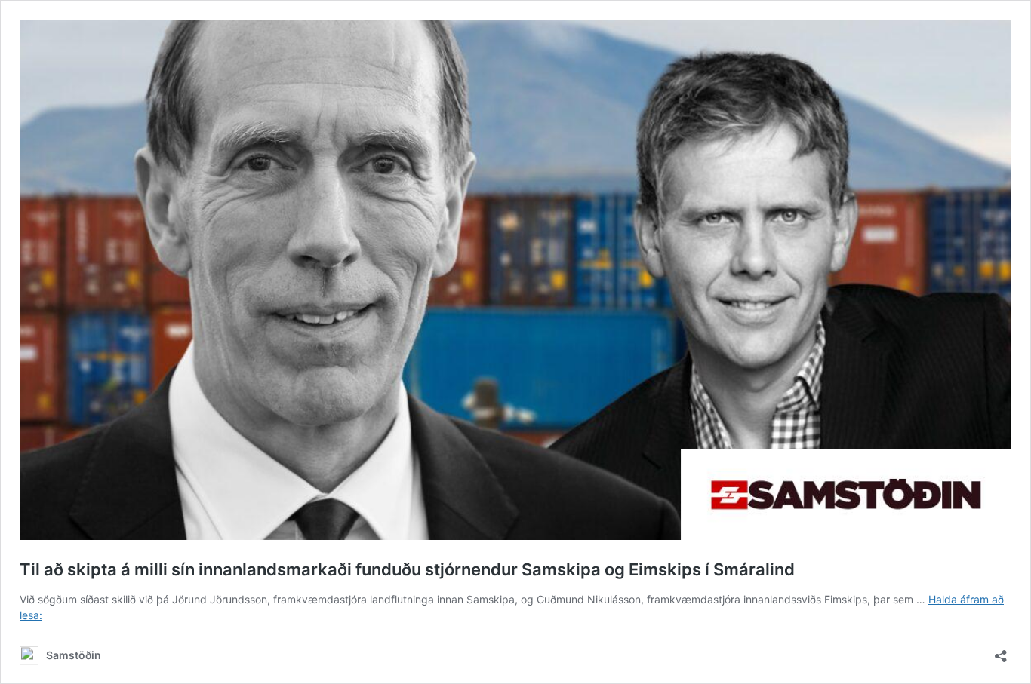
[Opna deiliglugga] (1000, 651)
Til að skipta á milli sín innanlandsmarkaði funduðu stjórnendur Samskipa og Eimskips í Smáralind (407, 569)
